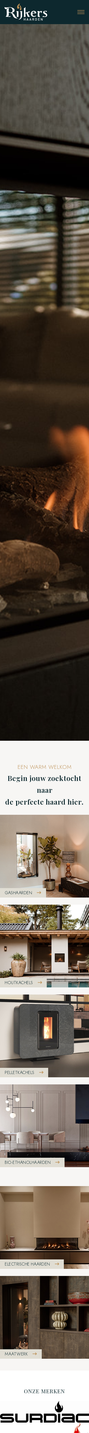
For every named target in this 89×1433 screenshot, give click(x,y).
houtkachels (19, 983)
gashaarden (18, 893)
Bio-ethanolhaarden (28, 1162)
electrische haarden (27, 1264)
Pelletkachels (19, 1072)
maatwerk (16, 1354)
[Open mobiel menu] (80, 12)
